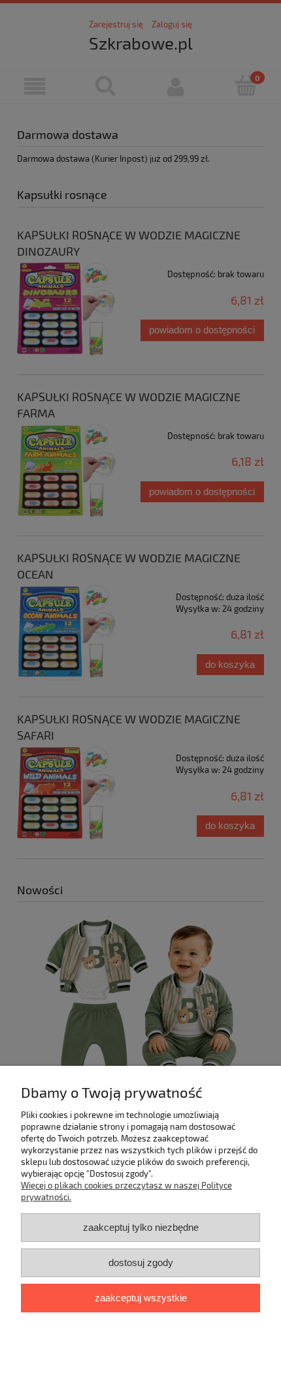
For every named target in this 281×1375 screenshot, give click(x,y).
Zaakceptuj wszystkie (141, 1297)
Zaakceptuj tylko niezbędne (141, 1227)
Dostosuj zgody (140, 1262)
